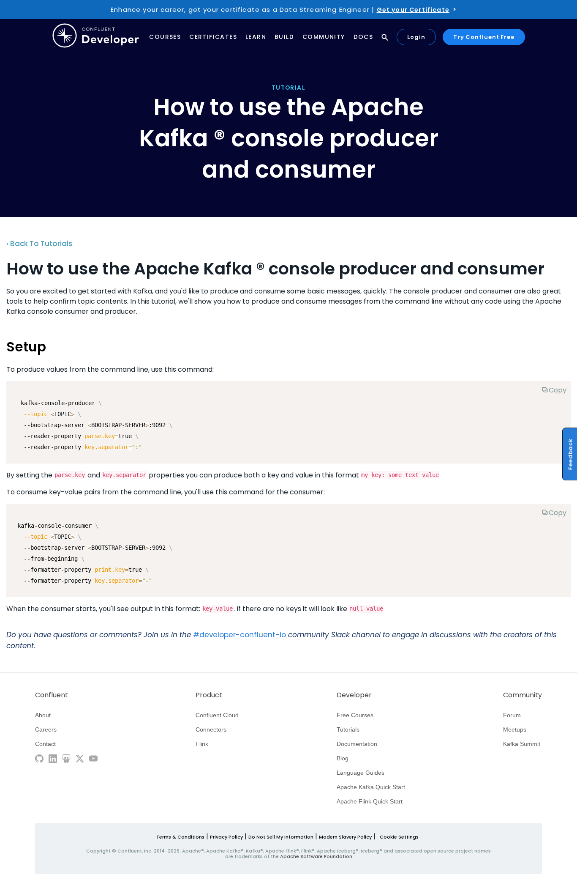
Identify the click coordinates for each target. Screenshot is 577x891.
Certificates (213, 37)
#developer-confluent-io (239, 635)
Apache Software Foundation (316, 856)
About (43, 715)
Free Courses (355, 715)
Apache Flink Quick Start (370, 801)
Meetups (514, 729)
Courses (165, 37)
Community (323, 37)
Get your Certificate (413, 9)
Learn (255, 37)
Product (209, 695)
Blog (342, 758)
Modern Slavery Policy (345, 836)
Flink (202, 743)
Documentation (357, 743)
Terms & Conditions (180, 836)
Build (284, 37)
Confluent (51, 695)
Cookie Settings (399, 837)
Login (416, 37)
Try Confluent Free (483, 37)
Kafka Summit (521, 743)
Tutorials (348, 729)
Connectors (211, 729)
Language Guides (360, 772)
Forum (512, 715)
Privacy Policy (226, 836)
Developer (354, 695)
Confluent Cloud (217, 715)
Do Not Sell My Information (280, 836)
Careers (46, 729)
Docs (363, 37)
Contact (45, 743)
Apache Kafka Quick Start (371, 787)
